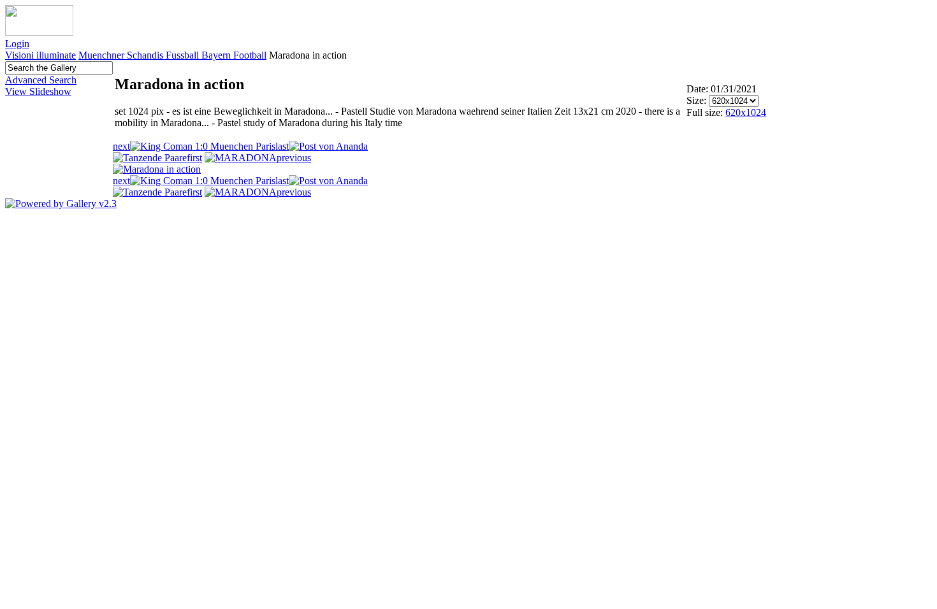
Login (17, 43)
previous (294, 157)
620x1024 (745, 112)
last (282, 146)
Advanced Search (40, 80)
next (121, 146)
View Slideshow (38, 91)
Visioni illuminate (40, 55)
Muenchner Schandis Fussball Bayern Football (172, 55)
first (194, 157)
